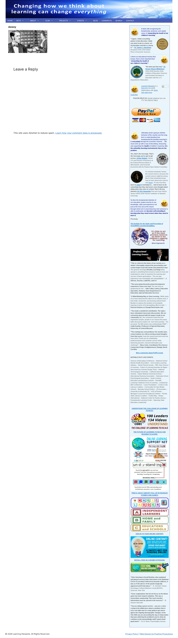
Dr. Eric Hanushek (144, 191)
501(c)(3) (144, 88)
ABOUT (33, 21)
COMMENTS (107, 21)
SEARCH (118, 21)
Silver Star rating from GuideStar (144, 92)
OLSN (47, 21)
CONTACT (130, 21)
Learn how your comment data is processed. (78, 133)
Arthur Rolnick (142, 158)
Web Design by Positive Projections (156, 634)
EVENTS (80, 21)
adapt (151, 183)
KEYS (18, 21)
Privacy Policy (131, 634)
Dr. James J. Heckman (142, 47)
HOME (10, 21)
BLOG (95, 21)
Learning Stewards (148, 86)
